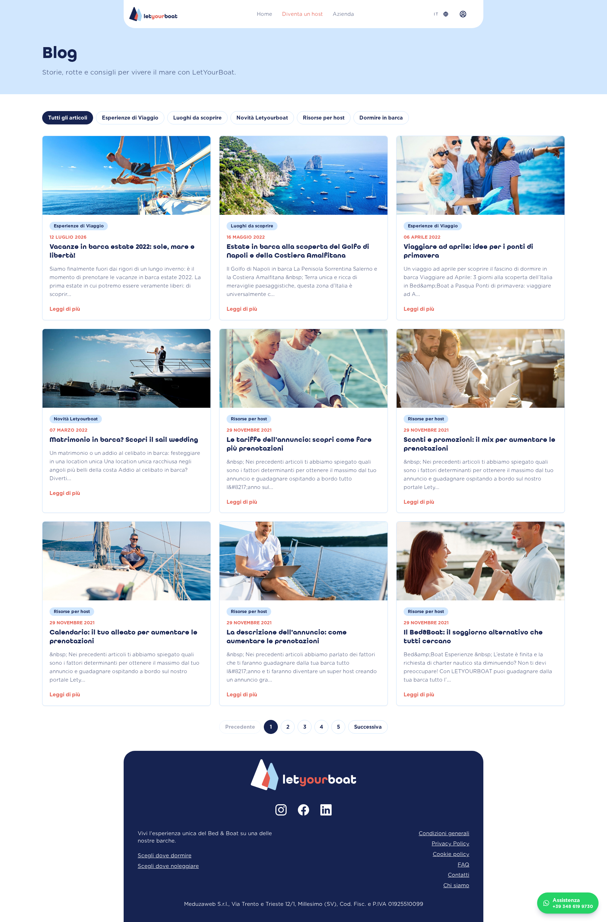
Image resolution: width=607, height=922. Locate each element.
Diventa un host (302, 14)
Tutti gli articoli (67, 118)
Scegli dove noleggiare (168, 866)
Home (264, 14)
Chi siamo (456, 885)
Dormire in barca (381, 118)
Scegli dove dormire (164, 855)
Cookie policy (451, 854)
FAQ (463, 865)
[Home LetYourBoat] (153, 14)
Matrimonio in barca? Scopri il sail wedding (124, 440)
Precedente (240, 727)
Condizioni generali (444, 833)
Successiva (368, 727)
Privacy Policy (450, 843)
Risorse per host (324, 118)
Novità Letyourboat (262, 118)
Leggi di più (65, 309)
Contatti (458, 875)
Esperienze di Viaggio (130, 118)
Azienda (343, 14)
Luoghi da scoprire (197, 118)
